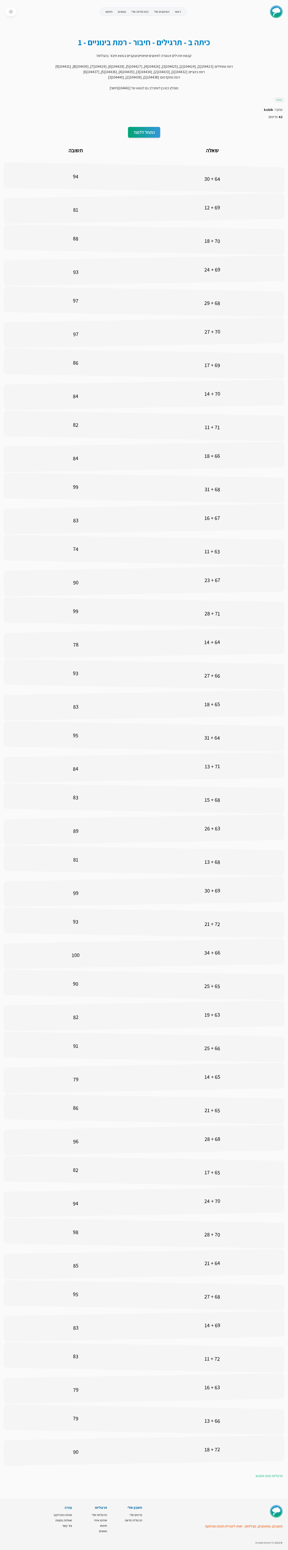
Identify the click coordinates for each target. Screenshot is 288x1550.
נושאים (122, 12)
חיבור (279, 99)
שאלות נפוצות (63, 1520)
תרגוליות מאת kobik (269, 1476)
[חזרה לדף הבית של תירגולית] (276, 11)
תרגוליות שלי (99, 1515)
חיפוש (109, 12)
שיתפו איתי (100, 1520)
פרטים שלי (136, 1515)
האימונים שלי (161, 12)
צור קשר (67, 1526)
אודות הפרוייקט (63, 1515)
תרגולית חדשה (133, 1520)
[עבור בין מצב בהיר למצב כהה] (10, 11)
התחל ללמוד (144, 132)
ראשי (178, 12)
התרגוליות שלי (139, 12)
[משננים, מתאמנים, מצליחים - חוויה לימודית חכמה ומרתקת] (276, 1511)
